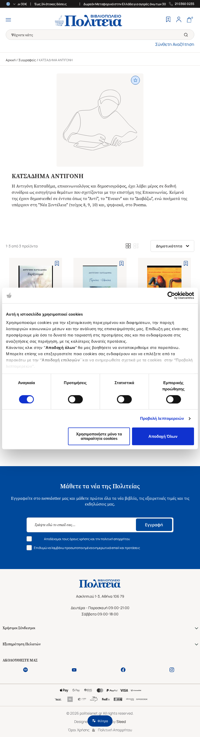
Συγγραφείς (27, 60)
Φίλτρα (103, 721)
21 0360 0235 (184, 4)
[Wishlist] (168, 20)
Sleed (121, 721)
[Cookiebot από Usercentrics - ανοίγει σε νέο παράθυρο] (171, 295)
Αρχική (11, 60)
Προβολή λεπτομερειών (162, 418)
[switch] (75, 399)
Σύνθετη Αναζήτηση (174, 44)
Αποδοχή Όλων (162, 436)
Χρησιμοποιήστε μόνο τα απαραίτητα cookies (99, 436)
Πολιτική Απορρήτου (115, 729)
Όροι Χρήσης (79, 729)
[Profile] (178, 20)
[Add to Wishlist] (57, 263)
